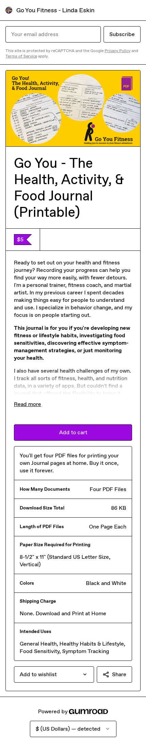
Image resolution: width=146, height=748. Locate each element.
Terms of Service (21, 56)
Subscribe (122, 34)
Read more (27, 404)
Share (119, 674)
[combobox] (54, 674)
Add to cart (73, 432)
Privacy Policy (117, 50)
